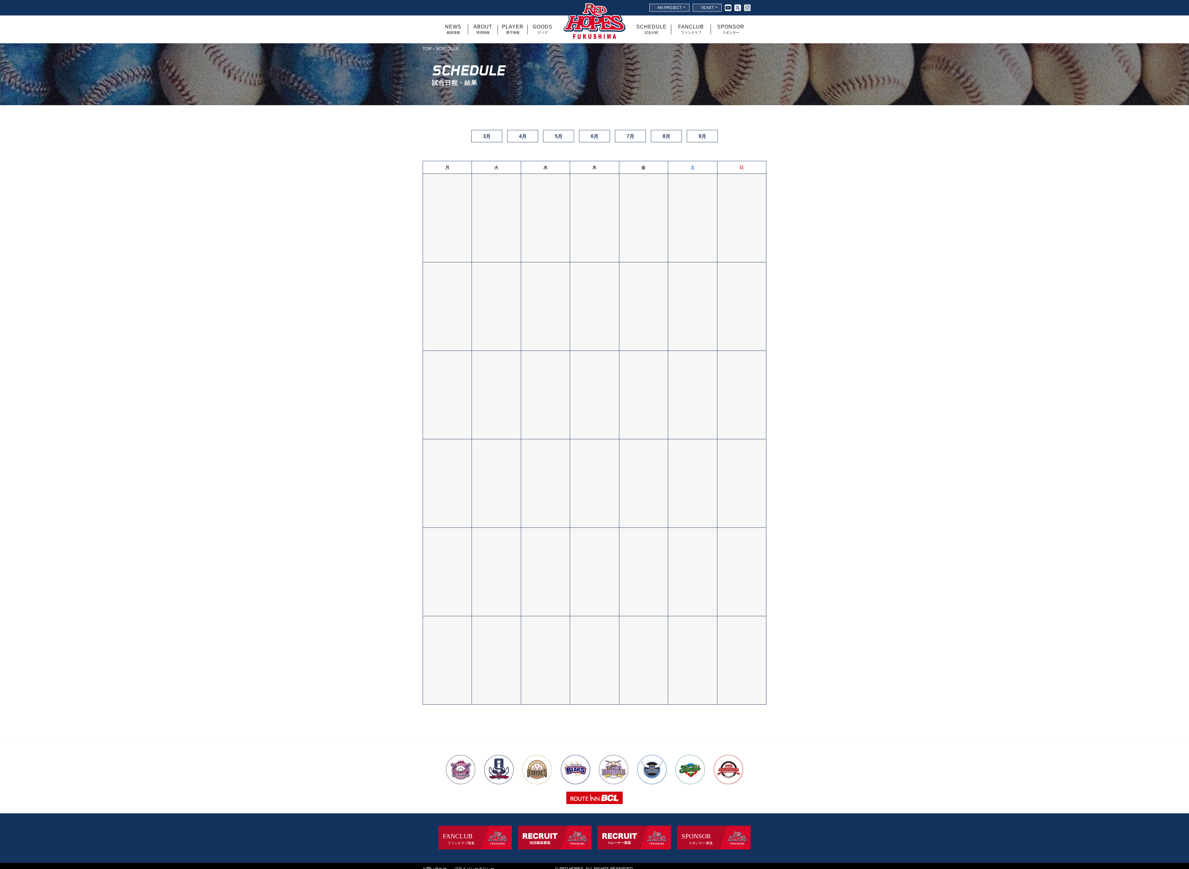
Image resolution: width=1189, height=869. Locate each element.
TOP (427, 48)
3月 (487, 136)
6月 (595, 136)
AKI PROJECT (671, 7)
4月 (523, 136)
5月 (559, 136)
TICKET (709, 7)
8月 (666, 136)
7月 (630, 136)
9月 (702, 136)
